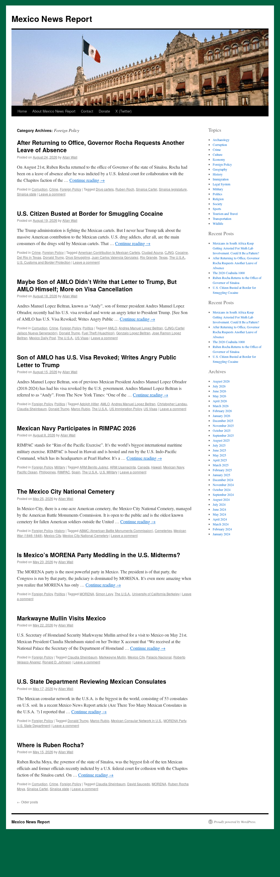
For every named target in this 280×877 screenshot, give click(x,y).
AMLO (112, 328)
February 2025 (222, 470)
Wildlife (218, 223)
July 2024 (219, 504)
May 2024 (219, 514)
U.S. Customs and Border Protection (44, 262)
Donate (104, 111)
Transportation (222, 218)
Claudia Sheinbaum (32, 408)
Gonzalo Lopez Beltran (133, 332)
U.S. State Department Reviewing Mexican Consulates (91, 681)
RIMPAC (63, 472)
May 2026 (219, 396)
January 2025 (221, 475)
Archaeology (221, 139)
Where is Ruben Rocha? (50, 745)
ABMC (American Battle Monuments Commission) (116, 530)
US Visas (82, 337)
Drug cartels (105, 189)
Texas (163, 257)
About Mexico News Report (53, 111)
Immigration (221, 179)
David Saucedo (138, 783)
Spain (76, 472)
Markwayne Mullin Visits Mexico (61, 618)
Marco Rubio (80, 408)
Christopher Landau (172, 403)
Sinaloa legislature (173, 189)
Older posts (27, 802)
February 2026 (222, 411)
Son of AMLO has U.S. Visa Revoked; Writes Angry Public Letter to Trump (96, 361)
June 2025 (219, 450)
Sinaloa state (26, 194)
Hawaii (156, 467)
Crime (53, 189)
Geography (220, 169)
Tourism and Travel (225, 213)
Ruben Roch (124, 189)
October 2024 (222, 489)
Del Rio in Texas (29, 257)
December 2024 (223, 480)
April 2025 (220, 460)
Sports (217, 208)
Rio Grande (148, 257)
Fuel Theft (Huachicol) (98, 332)
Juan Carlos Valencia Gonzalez (115, 257)
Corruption (40, 189)
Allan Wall (69, 157)
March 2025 (221, 465)
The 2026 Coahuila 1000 (229, 273)
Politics (88, 328)
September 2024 (223, 494)
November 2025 (223, 425)
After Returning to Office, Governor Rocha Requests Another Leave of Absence (100, 146)
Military (59, 467)
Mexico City (52, 535)
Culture (217, 154)
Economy (219, 159)
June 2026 (219, 391)
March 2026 (221, 406)
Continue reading (87, 180)
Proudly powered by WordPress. (235, 822)
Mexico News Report (51, 18)
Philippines (47, 472)
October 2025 (222, 430)
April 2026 (220, 401)
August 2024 (221, 499)
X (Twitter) (123, 111)
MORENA (87, 593)
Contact (87, 111)
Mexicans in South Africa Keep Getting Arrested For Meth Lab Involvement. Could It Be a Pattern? (236, 248)
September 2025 (223, 435)
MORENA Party (175, 720)
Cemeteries (163, 530)
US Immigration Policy (125, 408)
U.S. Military (108, 472)
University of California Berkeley (156, 593)
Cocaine (181, 252)
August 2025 (221, 440)
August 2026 (221, 381)
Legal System (221, 184)
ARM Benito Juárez (94, 467)
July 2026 (219, 386)
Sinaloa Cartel (146, 189)
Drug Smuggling (78, 257)
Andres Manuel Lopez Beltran (141, 328)
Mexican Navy (173, 467)
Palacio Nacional (159, 657)
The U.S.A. (177, 257)
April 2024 (220, 519)
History (59, 530)
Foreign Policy (70, 189)
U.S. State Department (33, 725)
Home (22, 111)
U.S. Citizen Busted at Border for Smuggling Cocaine (90, 213)
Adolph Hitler (89, 403)
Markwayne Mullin (112, 657)
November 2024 (223, 484)
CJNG (169, 252)
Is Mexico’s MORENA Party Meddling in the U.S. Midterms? (98, 555)
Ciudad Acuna (152, 252)
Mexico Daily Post (42, 337)
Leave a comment (52, 194)
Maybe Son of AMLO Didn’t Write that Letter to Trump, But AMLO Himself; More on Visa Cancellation (97, 285)
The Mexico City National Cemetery (66, 491)
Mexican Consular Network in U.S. (136, 720)
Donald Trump (53, 257)
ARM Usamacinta (123, 467)
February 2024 (222, 529)
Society (217, 204)
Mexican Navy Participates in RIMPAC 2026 (76, 428)
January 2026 (221, 415)
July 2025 (219, 445)
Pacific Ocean (27, 472)
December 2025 (223, 420)
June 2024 (219, 509)
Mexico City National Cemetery (86, 535)
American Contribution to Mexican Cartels (109, 252)
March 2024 (221, 524)
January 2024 (221, 534)
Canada (144, 467)
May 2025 (219, 455)
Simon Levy (104, 593)
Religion (218, 199)
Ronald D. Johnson (56, 662)
